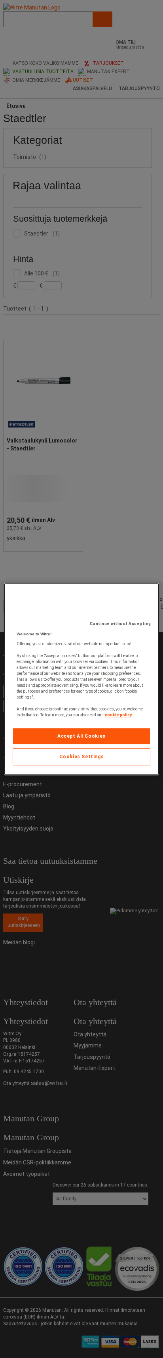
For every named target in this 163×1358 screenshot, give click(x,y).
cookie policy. (119, 715)
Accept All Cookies (81, 736)
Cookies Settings (81, 757)
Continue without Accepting (120, 624)
